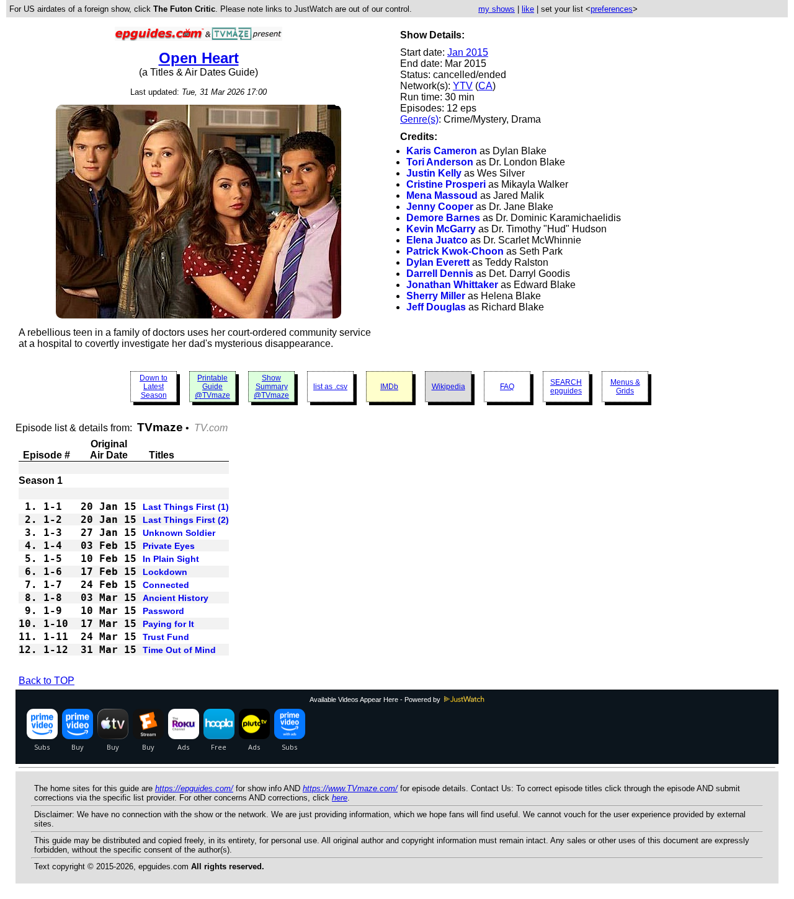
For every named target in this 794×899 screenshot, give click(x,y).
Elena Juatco (437, 240)
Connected (166, 585)
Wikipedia (448, 386)
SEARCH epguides (566, 386)
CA (485, 86)
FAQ (507, 386)
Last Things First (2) (186, 520)
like (528, 9)
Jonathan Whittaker (452, 284)
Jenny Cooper (439, 206)
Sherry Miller (435, 296)
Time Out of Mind (179, 650)
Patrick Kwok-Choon (455, 251)
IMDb (389, 386)
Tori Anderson (439, 162)
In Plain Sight (171, 559)
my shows (496, 9)
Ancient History (175, 598)
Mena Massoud (442, 195)
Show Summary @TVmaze (271, 387)
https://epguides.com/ (194, 788)
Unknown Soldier (179, 533)
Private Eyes (169, 546)
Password (163, 611)
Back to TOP (46, 680)
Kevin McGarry (441, 229)
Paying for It (168, 624)
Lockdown (165, 572)
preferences (612, 9)
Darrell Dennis (439, 273)
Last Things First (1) (186, 507)
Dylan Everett (438, 262)
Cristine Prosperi (446, 184)
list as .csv (330, 386)
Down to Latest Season (153, 387)
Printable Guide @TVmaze (212, 387)
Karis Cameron (441, 151)
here (339, 797)
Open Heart (199, 58)
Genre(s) (419, 119)
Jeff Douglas (436, 307)
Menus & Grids (625, 386)
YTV (463, 86)
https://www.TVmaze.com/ (350, 788)
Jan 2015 (467, 52)
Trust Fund (166, 637)
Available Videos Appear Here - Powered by (376, 699)
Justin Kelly (434, 173)
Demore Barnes (443, 218)
